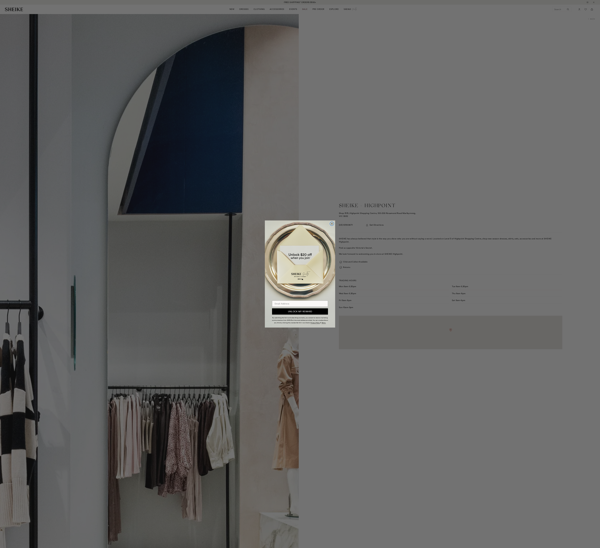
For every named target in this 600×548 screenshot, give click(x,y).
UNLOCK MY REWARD (300, 311)
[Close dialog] (332, 224)
